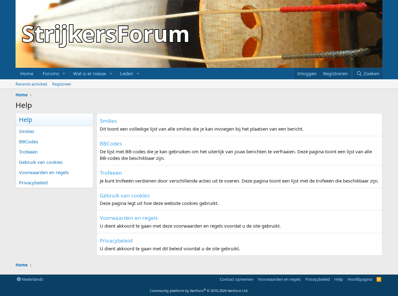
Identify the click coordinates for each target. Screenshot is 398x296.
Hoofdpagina (360, 279)
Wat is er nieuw (89, 73)
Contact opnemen (236, 279)
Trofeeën (28, 152)
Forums (51, 73)
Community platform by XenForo (199, 290)
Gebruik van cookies (40, 162)
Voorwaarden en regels (44, 172)
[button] (64, 73)
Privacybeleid (33, 182)
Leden (126, 73)
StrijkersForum (106, 33)
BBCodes (28, 141)
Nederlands (32, 279)
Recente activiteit (31, 84)
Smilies (26, 131)
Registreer (61, 84)
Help (338, 279)
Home (26, 73)
